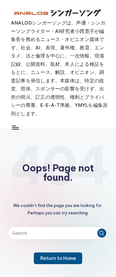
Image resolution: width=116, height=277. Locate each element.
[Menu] (15, 127)
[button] (101, 233)
